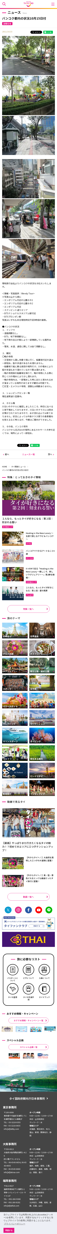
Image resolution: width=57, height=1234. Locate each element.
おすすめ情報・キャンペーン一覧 (28, 1020)
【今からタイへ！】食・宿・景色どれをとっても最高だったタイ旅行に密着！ (40, 878)
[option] (7, 1029)
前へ (7, 454)
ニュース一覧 (28, 454)
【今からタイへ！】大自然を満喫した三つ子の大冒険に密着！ (40, 859)
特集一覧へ (28, 608)
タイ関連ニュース (18, 466)
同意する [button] (9, 1230)
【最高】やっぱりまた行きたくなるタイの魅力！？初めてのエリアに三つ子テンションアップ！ (27, 846)
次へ (50, 454)
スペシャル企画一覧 (28, 1047)
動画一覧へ (28, 896)
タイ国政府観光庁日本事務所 (27, 1098)
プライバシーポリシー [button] (14, 1224)
